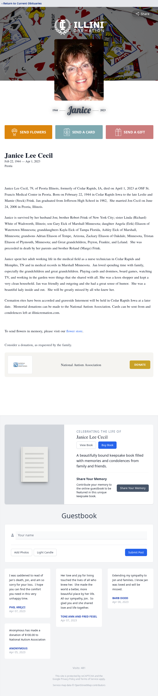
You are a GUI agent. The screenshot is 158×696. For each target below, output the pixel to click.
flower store (74, 331)
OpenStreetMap (83, 685)
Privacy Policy (68, 679)
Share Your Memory (132, 488)
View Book (86, 445)
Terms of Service (89, 679)
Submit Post (136, 552)
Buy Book (107, 445)
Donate (140, 364)
